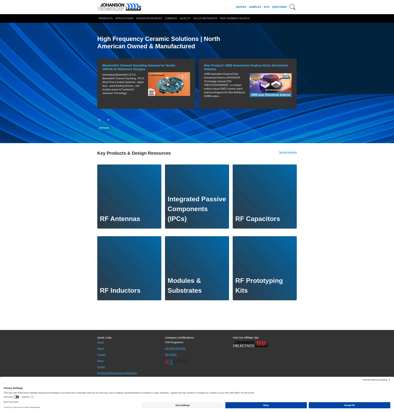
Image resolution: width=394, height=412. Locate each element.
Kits (266, 7)
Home (100, 342)
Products (105, 18)
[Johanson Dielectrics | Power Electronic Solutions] (250, 344)
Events (101, 367)
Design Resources (149, 18)
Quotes (241, 7)
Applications (124, 18)
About (100, 348)
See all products (288, 152)
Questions (279, 7)
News (100, 361)
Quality (185, 18)
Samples (255, 7)
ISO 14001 (171, 354)
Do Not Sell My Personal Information (117, 373)
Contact (101, 354)
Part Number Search (235, 18)
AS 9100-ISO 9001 (175, 348)
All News (104, 128)
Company (171, 18)
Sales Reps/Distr (205, 18)
